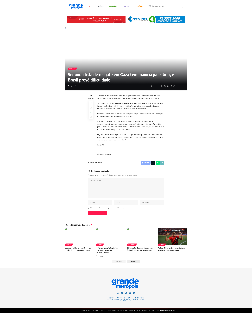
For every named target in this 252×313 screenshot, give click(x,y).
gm (90, 6)
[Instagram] (118, 293)
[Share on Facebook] (161, 86)
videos (100, 6)
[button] (133, 261)
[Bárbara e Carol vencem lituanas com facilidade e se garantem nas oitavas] (141, 236)
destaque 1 (108, 154)
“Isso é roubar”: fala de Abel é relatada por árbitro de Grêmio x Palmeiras (107, 250)
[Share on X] (164, 86)
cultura (140, 6)
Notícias (72, 69)
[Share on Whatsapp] (167, 86)
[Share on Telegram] (170, 86)
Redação (70, 86)
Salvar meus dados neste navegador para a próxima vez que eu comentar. (111, 208)
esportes (113, 6)
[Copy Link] (173, 86)
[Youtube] (130, 293)
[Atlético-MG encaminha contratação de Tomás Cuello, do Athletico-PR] (172, 236)
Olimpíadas (131, 244)
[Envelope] (134, 293)
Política (69, 244)
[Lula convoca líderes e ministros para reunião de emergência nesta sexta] (79, 236)
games (126, 6)
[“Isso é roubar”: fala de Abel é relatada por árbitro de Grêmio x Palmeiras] (110, 236)
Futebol (99, 244)
